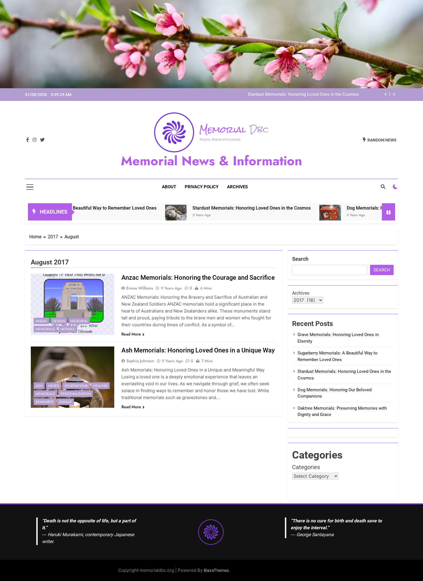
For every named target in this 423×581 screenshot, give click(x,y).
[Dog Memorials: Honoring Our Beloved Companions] (303, 215)
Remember (45, 401)
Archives (237, 186)
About (169, 186)
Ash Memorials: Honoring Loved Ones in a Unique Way (198, 350)
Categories (306, 467)
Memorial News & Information (211, 161)
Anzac (41, 321)
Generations (76, 385)
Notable (67, 329)
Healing (100, 385)
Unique (65, 401)
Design (59, 321)
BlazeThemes (216, 570)
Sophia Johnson (140, 361)
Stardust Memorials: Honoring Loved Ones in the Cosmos (303, 94)
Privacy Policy (201, 186)
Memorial (79, 321)
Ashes (53, 385)
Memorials (45, 329)
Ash (39, 385)
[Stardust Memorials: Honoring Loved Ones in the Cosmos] (149, 215)
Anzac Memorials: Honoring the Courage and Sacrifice (198, 277)
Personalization (75, 393)
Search (300, 259)
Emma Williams (139, 288)
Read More (131, 334)
